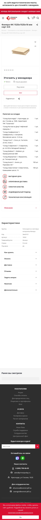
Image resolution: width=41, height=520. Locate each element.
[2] (7, 70)
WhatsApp (22, 458)
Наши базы (20, 427)
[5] (13, 70)
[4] (11, 70)
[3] (9, 70)
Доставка (20, 413)
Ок (20, 517)
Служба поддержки (20, 430)
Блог (20, 404)
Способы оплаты (20, 395)
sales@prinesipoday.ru (22, 473)
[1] (5, 70)
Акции (20, 392)
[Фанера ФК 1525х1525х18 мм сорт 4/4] (20, 51)
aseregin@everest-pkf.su (22, 491)
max (17, 458)
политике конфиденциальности (20, 513)
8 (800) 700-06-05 (22, 468)
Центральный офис (20, 436)
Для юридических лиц (20, 398)
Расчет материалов (20, 419)
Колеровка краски (20, 416)
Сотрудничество (20, 433)
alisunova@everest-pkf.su (22, 488)
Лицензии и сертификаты (20, 401)
